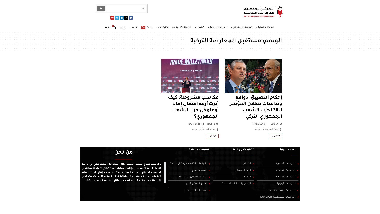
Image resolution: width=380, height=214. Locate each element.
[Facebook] (131, 18)
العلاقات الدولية (289, 149)
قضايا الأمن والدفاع (243, 149)
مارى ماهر (276, 124)
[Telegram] (117, 18)
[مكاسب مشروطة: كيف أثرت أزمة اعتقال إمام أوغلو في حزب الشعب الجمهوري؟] (190, 76)
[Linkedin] (122, 18)
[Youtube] (112, 18)
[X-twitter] (126, 18)
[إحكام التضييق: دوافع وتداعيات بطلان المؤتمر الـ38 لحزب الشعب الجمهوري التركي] (253, 76)
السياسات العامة (199, 149)
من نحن (123, 153)
